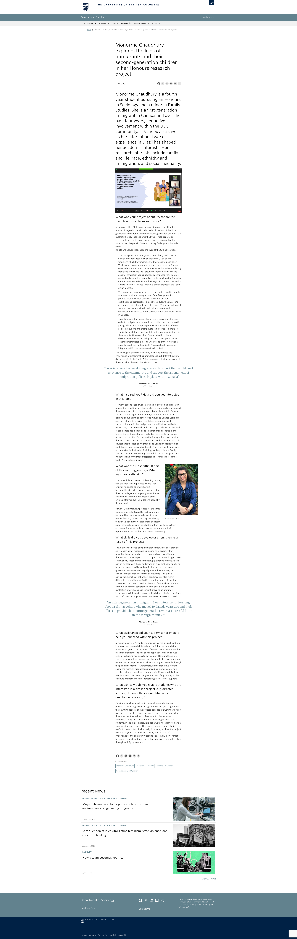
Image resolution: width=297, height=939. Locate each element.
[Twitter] (163, 84)
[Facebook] (159, 84)
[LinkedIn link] (152, 901)
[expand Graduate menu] (109, 23)
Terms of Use (102, 935)
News (89, 30)
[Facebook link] (141, 901)
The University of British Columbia (85, 7)
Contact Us (144, 909)
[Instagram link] (163, 901)
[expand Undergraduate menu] (95, 23)
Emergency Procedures (88, 935)
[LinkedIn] (167, 84)
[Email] (171, 84)
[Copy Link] (175, 84)
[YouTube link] (157, 901)
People (115, 23)
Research (124, 23)
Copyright (112, 935)
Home (82, 29)
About (154, 23)
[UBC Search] (211, 2)
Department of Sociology (93, 17)
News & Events (140, 23)
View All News (209, 879)
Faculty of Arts (208, 17)
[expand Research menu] (131, 23)
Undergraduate (87, 23)
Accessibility (122, 935)
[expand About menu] (160, 23)
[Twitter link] (146, 901)
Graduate (102, 23)
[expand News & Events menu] (149, 23)
